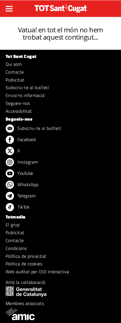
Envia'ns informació (25, 95)
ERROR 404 (61, 23)
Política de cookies (24, 263)
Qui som (14, 64)
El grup (12, 224)
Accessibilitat (19, 111)
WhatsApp (27, 184)
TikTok (23, 207)
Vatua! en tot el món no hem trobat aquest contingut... (60, 33)
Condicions (16, 248)
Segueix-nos (18, 103)
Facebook (26, 139)
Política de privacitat (26, 256)
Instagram (27, 162)
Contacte (15, 72)
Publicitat (15, 79)
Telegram (25, 195)
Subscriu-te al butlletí (27, 87)
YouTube (24, 173)
